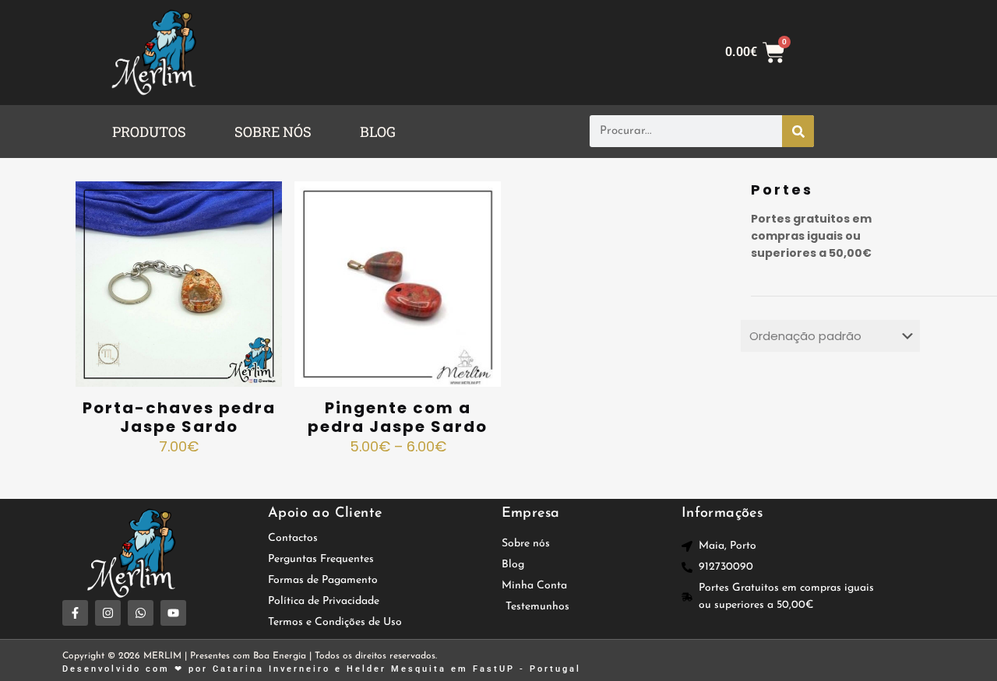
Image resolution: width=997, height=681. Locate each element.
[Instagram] (108, 613)
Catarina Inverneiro (271, 669)
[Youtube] (173, 613)
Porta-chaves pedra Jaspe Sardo (179, 417)
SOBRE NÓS (273, 131)
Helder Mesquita (396, 669)
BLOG (378, 131)
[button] (153, 131)
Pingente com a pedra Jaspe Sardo (398, 417)
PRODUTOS (149, 131)
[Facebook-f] (75, 613)
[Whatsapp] (140, 613)
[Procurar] (798, 131)
